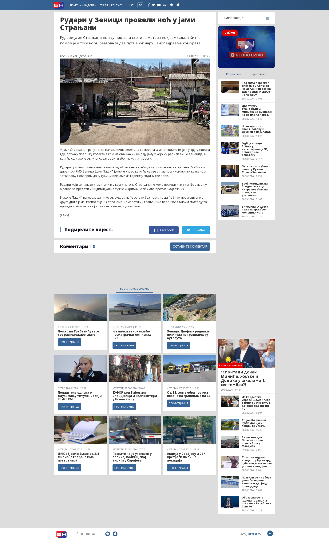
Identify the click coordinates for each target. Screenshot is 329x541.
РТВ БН (104, 5)
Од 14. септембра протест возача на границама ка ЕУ (188, 394)
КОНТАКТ (116, 5)
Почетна (75, 5)
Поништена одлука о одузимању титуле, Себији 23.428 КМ (80, 395)
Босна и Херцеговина (134, 288)
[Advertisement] (104, 272)
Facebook (166, 230)
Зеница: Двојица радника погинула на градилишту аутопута (188, 334)
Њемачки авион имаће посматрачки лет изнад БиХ (132, 334)
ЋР (140, 5)
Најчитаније (257, 74)
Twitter (199, 230)
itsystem (254, 533)
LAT (131, 5)
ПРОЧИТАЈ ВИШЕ (69, 342)
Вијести (89, 5)
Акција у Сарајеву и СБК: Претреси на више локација (186, 457)
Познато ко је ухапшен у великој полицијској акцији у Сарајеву (132, 457)
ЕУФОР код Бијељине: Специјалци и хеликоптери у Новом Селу (135, 395)
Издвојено (233, 74)
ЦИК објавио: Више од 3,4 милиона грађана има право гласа (78, 457)
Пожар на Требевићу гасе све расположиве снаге (78, 333)
